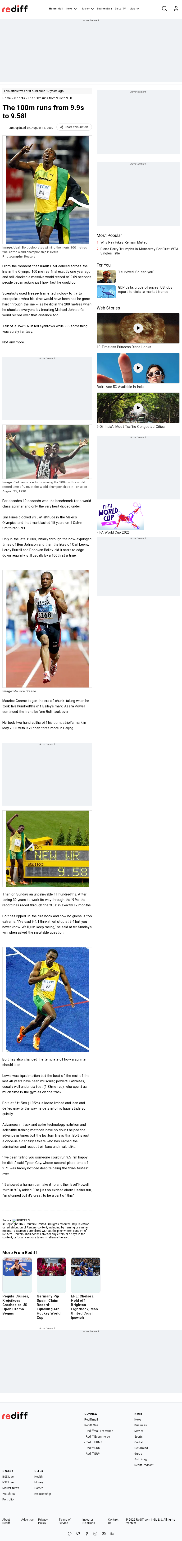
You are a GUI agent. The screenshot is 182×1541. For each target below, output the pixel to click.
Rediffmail (91, 1419)
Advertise (27, 1519)
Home (52, 8)
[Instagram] (95, 1534)
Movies (139, 1431)
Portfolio (8, 1499)
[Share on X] (78, 1534)
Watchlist (8, 1493)
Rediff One (91, 1425)
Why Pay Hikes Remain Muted (123, 242)
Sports (19, 98)
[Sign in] (176, 9)
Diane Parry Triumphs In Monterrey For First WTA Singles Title (139, 251)
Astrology (140, 1459)
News (69, 8)
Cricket (138, 1442)
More (132, 8)
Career (38, 1488)
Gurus (118, 8)
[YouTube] (104, 1534)
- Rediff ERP (92, 1453)
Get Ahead (141, 1448)
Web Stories (108, 307)
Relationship (42, 1493)
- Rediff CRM (92, 1448)
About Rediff (6, 1521)
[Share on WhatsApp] (70, 1534)
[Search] (164, 9)
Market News (10, 1488)
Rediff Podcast (144, 1465)
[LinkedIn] (112, 1534)
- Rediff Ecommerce (97, 1436)
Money (86, 8)
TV (124, 8)
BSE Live (8, 1476)
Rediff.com (143, 1519)
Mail (60, 8)
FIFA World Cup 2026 (113, 532)
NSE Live (8, 1482)
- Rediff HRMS (93, 1442)
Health (38, 1476)
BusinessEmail (105, 8)
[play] (138, 328)
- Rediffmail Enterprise (98, 1431)
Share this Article (76, 127)
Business (140, 1425)
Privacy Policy (43, 1521)
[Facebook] (87, 1534)
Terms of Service (65, 1521)
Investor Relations (88, 1521)
